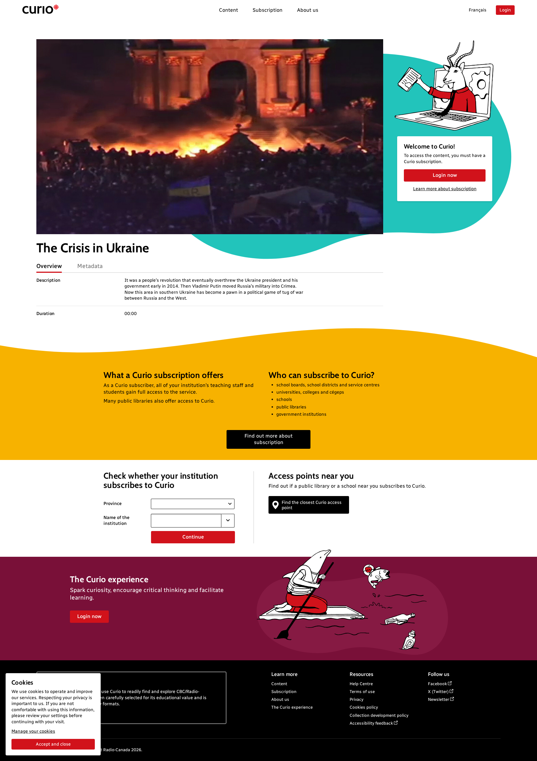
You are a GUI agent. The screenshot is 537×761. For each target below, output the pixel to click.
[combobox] (186, 521)
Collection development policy (379, 715)
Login (505, 10)
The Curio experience (292, 707)
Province (112, 503)
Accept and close (53, 744)
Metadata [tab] (90, 265)
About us (280, 699)
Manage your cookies (33, 731)
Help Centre (361, 683)
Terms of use (362, 691)
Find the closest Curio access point (311, 505)
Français (477, 10)
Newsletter (438, 699)
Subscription (283, 691)
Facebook (437, 683)
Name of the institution (116, 520)
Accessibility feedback (371, 723)
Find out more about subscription (268, 439)
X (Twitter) (438, 691)
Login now (445, 175)
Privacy (356, 699)
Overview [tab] (49, 265)
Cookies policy (364, 707)
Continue (193, 537)
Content (279, 683)
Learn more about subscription (445, 188)
